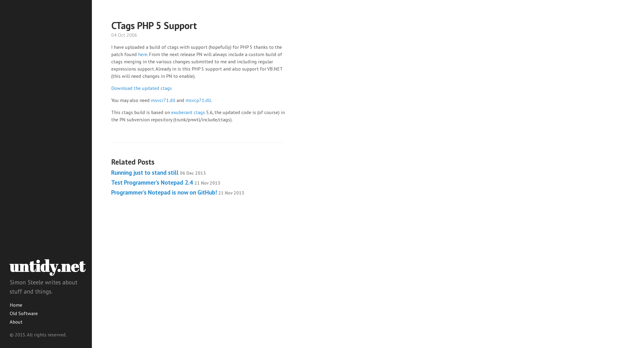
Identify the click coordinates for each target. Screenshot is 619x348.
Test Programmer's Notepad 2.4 (165, 182)
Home (16, 305)
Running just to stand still (158, 172)
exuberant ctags (188, 112)
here (142, 54)
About (16, 322)
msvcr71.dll (163, 100)
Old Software (24, 313)
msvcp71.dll (198, 100)
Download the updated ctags (141, 88)
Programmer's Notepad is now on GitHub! (177, 192)
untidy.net (47, 265)
